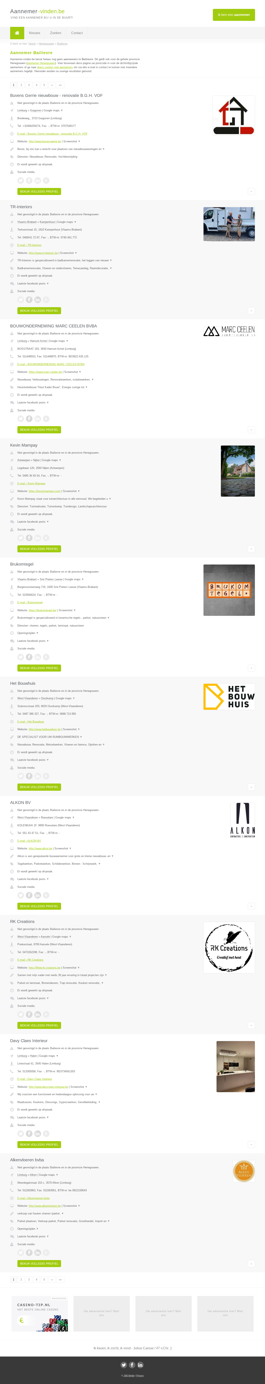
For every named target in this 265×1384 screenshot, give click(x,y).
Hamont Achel (38, 340)
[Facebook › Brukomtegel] (29, 657)
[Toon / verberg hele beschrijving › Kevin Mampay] (81, 499)
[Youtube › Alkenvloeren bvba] (46, 1252)
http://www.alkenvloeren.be (45, 1205)
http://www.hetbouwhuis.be (45, 729)
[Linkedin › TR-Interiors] (37, 299)
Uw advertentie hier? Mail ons (101, 1313)
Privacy (140, 1375)
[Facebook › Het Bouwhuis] (29, 776)
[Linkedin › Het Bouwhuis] (37, 776)
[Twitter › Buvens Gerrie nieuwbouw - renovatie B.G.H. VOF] (20, 180)
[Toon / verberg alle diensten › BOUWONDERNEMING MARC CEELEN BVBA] (81, 387)
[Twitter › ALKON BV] (20, 895)
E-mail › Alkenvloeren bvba (33, 1198)
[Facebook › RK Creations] (29, 1014)
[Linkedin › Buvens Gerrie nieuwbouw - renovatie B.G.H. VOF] (37, 180)
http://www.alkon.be (40, 848)
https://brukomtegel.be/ (43, 610)
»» (60, 85)
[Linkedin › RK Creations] (37, 1014)
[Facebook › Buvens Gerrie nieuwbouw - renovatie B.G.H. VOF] (29, 180)
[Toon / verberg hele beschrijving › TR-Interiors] (81, 260)
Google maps (53, 110)
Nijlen (36, 460)
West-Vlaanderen (27, 698)
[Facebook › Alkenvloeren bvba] (29, 1252)
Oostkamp (47, 698)
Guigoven (35, 110)
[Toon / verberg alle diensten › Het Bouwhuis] (81, 745)
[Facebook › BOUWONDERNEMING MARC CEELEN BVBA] (29, 418)
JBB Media (129, 1375)
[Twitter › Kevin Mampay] (20, 538)
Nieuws (34, 33)
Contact (77, 33)
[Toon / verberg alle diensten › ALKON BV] (81, 864)
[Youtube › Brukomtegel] (46, 657)
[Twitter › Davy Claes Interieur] (20, 1133)
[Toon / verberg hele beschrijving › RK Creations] (81, 975)
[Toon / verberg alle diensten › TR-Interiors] (81, 268)
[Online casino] (42, 1315)
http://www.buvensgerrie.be (45, 141)
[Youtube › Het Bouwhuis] (46, 776)
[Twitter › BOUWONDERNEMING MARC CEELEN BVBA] (20, 418)
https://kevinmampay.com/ (45, 491)
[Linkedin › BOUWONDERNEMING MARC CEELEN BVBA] (37, 418)
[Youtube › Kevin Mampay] (46, 538)
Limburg (22, 110)
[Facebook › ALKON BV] (29, 895)
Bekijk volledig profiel (39, 191)
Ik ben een (234, 15)
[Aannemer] (17, 33)
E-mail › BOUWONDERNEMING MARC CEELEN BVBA (51, 364)
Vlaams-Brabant (27, 222)
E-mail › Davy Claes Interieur (34, 1079)
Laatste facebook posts (33, 283)
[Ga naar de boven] (251, 191)
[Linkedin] (140, 1365)
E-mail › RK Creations (30, 959)
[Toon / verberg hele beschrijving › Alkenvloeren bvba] (81, 1214)
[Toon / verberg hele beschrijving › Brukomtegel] (81, 618)
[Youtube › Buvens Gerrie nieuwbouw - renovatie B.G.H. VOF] (46, 180)
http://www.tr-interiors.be (43, 252)
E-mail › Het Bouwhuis (30, 721)
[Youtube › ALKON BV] (46, 895)
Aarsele (45, 936)
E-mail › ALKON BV (29, 840)
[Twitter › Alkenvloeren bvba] (20, 1252)
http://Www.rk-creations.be (44, 967)
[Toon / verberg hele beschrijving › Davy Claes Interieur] (81, 1094)
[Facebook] (132, 1365)
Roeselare (47, 817)
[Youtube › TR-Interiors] (46, 299)
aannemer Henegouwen (41, 63)
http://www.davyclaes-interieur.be (48, 1086)
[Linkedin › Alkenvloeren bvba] (37, 1252)
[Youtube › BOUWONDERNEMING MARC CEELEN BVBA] (46, 418)
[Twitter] (123, 1365)
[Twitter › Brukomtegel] (20, 657)
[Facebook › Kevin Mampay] (29, 538)
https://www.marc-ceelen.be (45, 371)
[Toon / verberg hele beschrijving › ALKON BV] (81, 856)
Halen (33, 1055)
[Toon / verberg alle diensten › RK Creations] (81, 983)
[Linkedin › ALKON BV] (37, 895)
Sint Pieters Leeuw (51, 579)
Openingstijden (28, 633)
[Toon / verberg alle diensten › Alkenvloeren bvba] (81, 1221)
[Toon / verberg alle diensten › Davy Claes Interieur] (81, 1102)
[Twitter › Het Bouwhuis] (20, 776)
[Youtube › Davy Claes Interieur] (46, 1133)
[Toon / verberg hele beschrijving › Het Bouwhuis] (81, 737)
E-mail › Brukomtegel (30, 602)
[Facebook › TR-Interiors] (29, 299)
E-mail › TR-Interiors (29, 245)
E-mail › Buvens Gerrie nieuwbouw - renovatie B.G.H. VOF (52, 133)
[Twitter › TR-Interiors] (20, 299)
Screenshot (72, 141)
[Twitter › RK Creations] (20, 1014)
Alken (33, 1174)
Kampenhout (47, 222)
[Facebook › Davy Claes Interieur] (29, 1133)
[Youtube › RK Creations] (46, 1014)
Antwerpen (23, 460)
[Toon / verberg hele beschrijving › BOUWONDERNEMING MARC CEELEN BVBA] (81, 380)
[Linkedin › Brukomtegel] (37, 657)
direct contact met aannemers (55, 67)
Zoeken (55, 33)
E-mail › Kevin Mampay (31, 483)
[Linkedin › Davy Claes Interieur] (37, 1133)
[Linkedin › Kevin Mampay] (37, 538)
